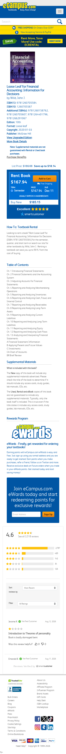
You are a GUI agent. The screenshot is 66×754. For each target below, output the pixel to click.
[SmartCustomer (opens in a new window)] (32, 215)
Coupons (12, 707)
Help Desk (41, 700)
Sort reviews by (13, 589)
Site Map (12, 727)
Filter (11, 603)
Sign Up (48, 514)
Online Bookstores (16, 734)
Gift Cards (41, 697)
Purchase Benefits (16, 157)
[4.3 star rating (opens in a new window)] (40, 209)
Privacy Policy (13, 720)
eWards (11, 710)
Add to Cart (45, 178)
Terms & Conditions (17, 731)
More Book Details (17, 141)
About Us (41, 680)
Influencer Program (45, 690)
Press (10, 714)
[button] (33, 548)
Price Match (13, 717)
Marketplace (42, 707)
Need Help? (21, 746)
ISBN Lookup (43, 704)
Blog (10, 704)
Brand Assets (42, 693)
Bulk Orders (13, 697)
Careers (11, 700)
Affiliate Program (44, 687)
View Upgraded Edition (19, 137)
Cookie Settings (14, 724)
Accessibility (42, 683)
